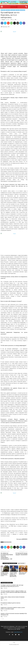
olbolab (3, 19)
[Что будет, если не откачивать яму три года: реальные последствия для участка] (5, 568)
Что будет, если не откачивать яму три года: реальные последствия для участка (4, 574)
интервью (6, 542)
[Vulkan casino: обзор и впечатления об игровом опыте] (23, 568)
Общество (13, 10)
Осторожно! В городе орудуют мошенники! (21, 553)
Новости (8, 10)
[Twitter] (15, 634)
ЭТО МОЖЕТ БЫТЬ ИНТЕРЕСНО (10, 563)
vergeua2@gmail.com (18, 632)
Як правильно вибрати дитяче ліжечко (10, 603)
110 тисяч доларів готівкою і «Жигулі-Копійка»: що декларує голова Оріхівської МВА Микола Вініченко (13, 574)
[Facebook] (9, 634)
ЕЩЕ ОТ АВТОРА (21, 563)
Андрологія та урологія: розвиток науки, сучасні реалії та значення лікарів (13, 608)
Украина (17, 10)
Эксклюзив (22, 10)
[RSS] (12, 634)
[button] (25, 6)
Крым (10, 542)
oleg (1, 588)
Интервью (3, 10)
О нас (14, 642)
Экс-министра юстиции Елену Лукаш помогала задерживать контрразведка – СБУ (7, 556)
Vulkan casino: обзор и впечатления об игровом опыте (23, 573)
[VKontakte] (18, 634)
